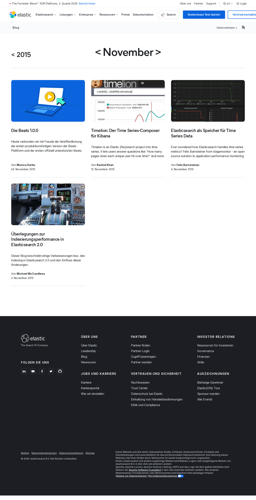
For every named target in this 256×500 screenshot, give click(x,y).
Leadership (88, 351)
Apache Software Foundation (145, 470)
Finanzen (203, 356)
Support (211, 3)
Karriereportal (90, 388)
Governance (205, 351)
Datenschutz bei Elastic (147, 394)
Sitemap (90, 453)
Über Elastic (89, 345)
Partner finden (140, 345)
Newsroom (88, 362)
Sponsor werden (208, 394)
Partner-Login (140, 351)
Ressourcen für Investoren (215, 345)
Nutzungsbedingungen (44, 453)
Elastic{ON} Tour (208, 388)
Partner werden (141, 362)
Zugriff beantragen (143, 356)
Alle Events (204, 399)
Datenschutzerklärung (71, 453)
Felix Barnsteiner (188, 164)
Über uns (185, 3)
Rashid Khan (105, 164)
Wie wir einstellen (92, 394)
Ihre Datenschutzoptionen (163, 476)
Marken (25, 453)
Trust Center (139, 388)
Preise (125, 14)
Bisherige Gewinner (210, 382)
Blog (16, 27)
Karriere (86, 382)
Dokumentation (143, 14)
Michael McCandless (31, 273)
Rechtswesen (140, 382)
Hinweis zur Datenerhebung (131, 476)
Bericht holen (87, 3)
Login (243, 3)
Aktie (200, 362)
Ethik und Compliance (145, 405)
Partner (198, 3)
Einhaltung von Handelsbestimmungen (157, 399)
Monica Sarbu (26, 164)
